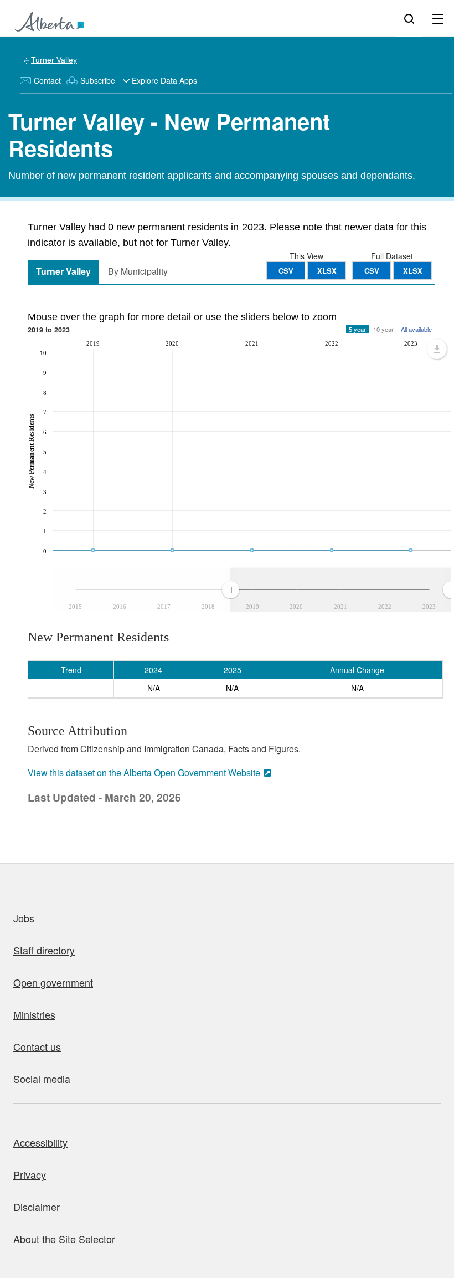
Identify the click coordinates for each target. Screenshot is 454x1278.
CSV (371, 270)
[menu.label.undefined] (437, 349)
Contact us (37, 1046)
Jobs (23, 918)
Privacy (29, 1174)
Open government (53, 982)
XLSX (412, 270)
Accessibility (40, 1142)
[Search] (409, 18)
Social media (41, 1078)
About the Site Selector (64, 1238)
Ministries (34, 1014)
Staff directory (44, 950)
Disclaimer (36, 1206)
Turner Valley (54, 59)
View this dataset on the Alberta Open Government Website (144, 772)
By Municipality (138, 271)
